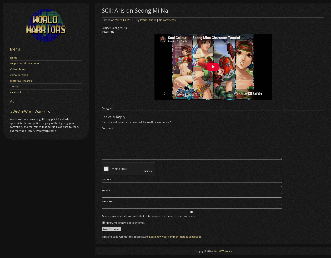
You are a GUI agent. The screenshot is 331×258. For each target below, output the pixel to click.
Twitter (14, 86)
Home (13, 57)
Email (106, 190)
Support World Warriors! (24, 63)
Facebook (15, 92)
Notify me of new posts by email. (125, 222)
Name (106, 179)
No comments (167, 20)
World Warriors (223, 251)
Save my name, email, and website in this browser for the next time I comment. (149, 216)
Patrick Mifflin (148, 20)
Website (107, 201)
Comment (107, 128)
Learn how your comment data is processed (175, 236)
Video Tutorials (19, 75)
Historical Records (21, 80)
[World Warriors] (46, 41)
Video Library (18, 69)
